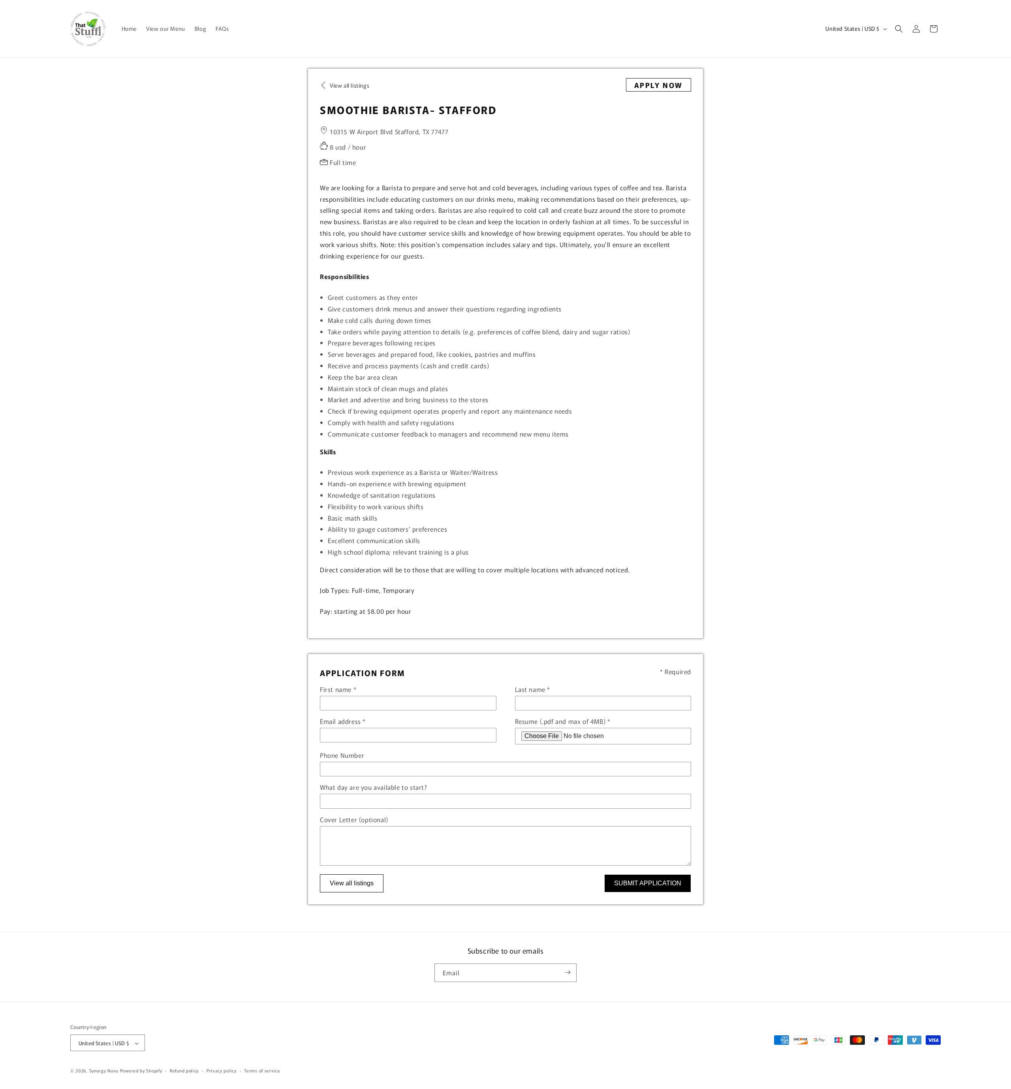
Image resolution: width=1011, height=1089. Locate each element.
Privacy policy (222, 1070)
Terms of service (262, 1070)
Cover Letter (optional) (354, 819)
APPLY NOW (658, 85)
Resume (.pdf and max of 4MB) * (563, 721)
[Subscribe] (567, 972)
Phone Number (342, 755)
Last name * (533, 689)
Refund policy (184, 1070)
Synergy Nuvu (103, 1071)
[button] (899, 28)
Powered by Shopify (141, 1071)
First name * (338, 689)
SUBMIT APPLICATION (647, 883)
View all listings (352, 883)
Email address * (343, 721)
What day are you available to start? (373, 787)
